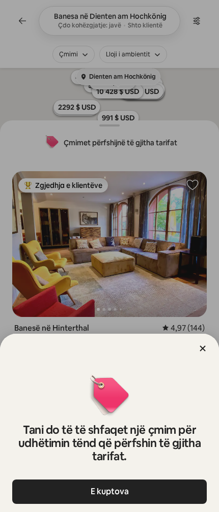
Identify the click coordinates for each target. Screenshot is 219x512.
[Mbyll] (203, 348)
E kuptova (110, 491)
